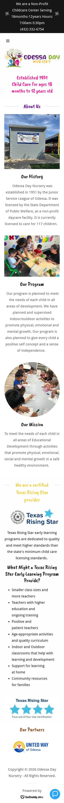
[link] (32, 797)
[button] (10, 40)
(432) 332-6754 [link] (32, 29)
